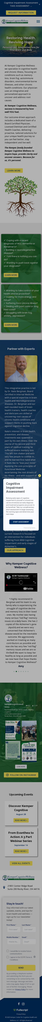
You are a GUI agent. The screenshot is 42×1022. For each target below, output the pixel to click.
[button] (39, 475)
